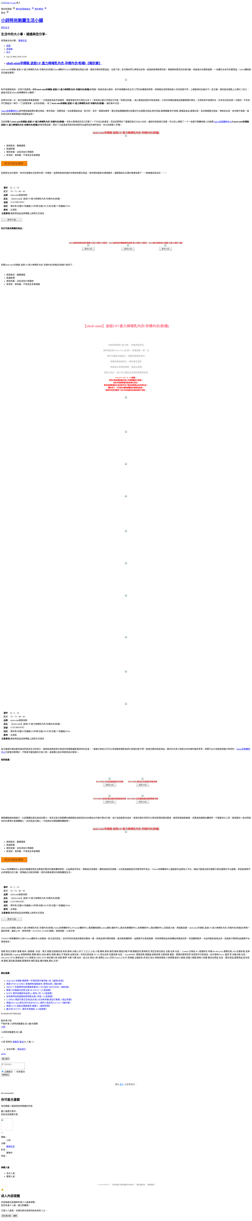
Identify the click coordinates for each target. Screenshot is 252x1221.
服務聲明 (151, 1185)
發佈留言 (5, 1075)
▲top (3, 1054)
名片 (8, 52)
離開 (15, 1216)
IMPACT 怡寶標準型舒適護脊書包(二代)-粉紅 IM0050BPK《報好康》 (38, 987)
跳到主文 (5, 27)
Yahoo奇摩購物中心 (10, 111)
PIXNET (106, 1185)
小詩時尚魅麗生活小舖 (22, 20)
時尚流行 (21, 1049)
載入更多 (5, 1059)
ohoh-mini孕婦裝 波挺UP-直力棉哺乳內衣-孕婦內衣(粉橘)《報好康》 (54, 63)
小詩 (3, 1027)
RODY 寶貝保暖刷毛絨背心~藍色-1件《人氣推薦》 (30, 993)
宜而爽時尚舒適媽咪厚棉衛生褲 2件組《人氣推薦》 (30, 996)
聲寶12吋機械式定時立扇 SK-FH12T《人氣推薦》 (29, 990)
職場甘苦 (22, 40)
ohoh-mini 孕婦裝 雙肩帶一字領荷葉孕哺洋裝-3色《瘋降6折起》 (35, 981)
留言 (21, 1042)
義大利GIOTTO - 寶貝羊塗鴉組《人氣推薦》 (27, 1009)
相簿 (8, 46)
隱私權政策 (140, 1185)
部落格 (9, 49)
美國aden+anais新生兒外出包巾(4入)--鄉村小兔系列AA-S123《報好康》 (39, 1003)
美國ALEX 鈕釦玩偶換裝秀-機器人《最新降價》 (28, 1006)
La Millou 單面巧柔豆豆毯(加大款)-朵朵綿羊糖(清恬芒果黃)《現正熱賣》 (39, 999)
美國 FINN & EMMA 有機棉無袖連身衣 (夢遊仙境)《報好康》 (34, 984)
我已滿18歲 (6, 1216)
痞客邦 (16, 1042)
